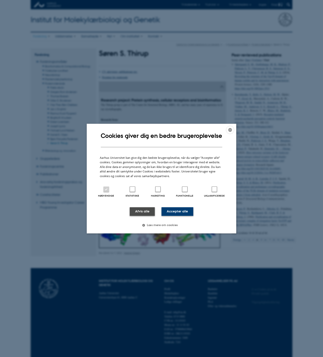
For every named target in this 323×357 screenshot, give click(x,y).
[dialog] (161, 178)
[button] (161, 225)
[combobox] (230, 130)
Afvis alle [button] (142, 211)
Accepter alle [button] (177, 211)
